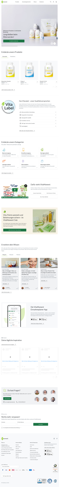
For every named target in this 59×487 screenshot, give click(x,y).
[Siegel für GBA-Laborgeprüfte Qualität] (49, 481)
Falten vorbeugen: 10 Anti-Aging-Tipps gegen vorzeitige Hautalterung (29, 272)
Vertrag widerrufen (7, 475)
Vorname (3, 422)
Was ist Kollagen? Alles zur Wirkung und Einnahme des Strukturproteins (9, 272)
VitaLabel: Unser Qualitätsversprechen (5, 445)
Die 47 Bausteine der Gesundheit (7, 449)
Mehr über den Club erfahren (15, 230)
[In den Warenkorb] (18, 82)
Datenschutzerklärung (34, 448)
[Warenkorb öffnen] (56, 1)
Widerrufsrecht (33, 450)
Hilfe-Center (18, 446)
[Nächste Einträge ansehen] (54, 43)
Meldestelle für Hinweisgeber (35, 455)
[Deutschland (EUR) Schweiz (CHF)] (10, 466)
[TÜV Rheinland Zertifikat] (42, 481)
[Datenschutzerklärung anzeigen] (21, 428)
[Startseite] (4, 1)
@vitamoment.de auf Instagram (8, 344)
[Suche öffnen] (50, 1)
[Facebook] (57, 438)
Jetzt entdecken (13, 41)
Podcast (17, 455)
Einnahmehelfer (18, 452)
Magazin (17, 454)
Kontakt (17, 444)
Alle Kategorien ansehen (6, 173)
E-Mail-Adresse (20, 422)
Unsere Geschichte (37, 193)
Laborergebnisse (19, 450)
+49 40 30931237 (21, 402)
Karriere (2, 455)
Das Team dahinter (44, 196)
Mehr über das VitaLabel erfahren (26, 130)
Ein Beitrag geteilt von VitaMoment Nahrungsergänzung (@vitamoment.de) (16, 372)
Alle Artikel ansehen (6, 292)
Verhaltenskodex (33, 457)
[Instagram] (54, 438)
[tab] (4, 56)
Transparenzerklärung (34, 452)
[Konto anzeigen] (53, 1)
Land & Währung (4, 464)
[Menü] (57, 464)
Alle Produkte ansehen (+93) (7, 89)
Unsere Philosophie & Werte (6, 447)
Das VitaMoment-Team (5, 451)
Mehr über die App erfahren (36, 323)
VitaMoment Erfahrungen (6, 453)
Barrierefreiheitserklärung (35, 454)
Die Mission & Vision (51, 193)
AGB (31, 446)
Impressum (32, 444)
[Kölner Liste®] (55, 481)
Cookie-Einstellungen (34, 459)
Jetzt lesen (5, 283)
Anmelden (41, 424)
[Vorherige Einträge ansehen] (52, 43)
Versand (17, 448)
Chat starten (7, 398)
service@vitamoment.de (10, 402)
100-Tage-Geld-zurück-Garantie (21, 457)
